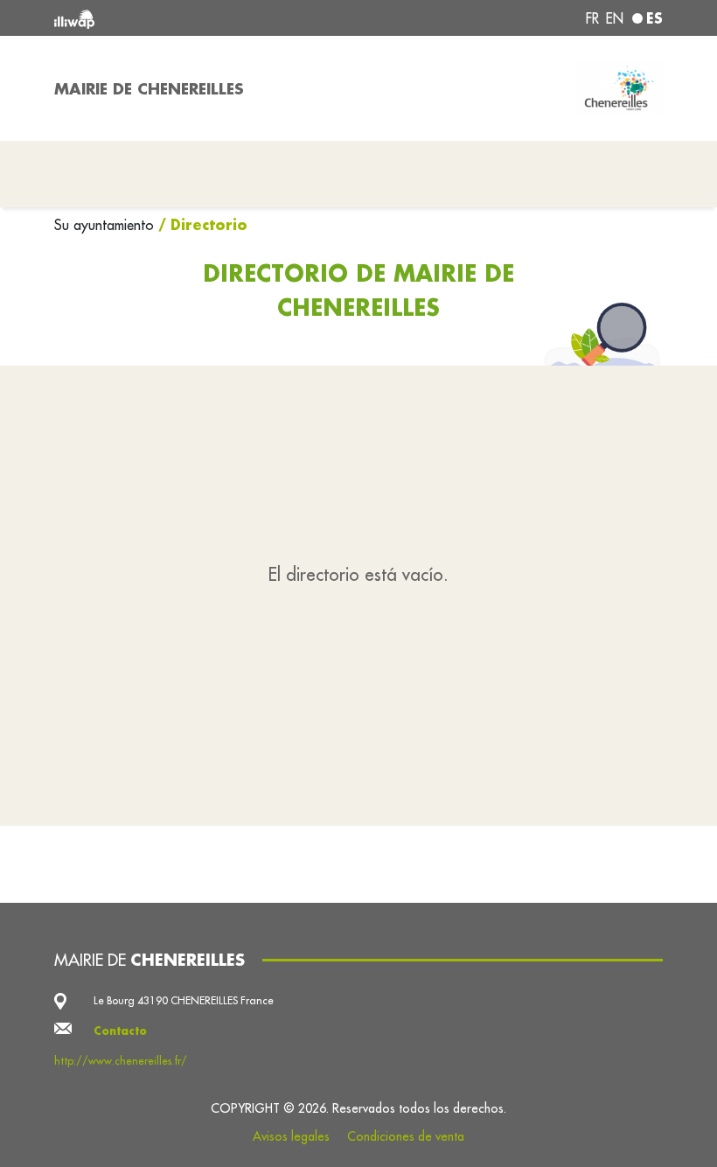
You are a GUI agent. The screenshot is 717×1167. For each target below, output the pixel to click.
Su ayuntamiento (106, 225)
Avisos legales (291, 1136)
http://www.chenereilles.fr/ (120, 1060)
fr (592, 18)
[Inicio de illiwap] (175, 18)
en (614, 18)
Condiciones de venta (405, 1136)
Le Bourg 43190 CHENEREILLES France (184, 1000)
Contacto (120, 1031)
